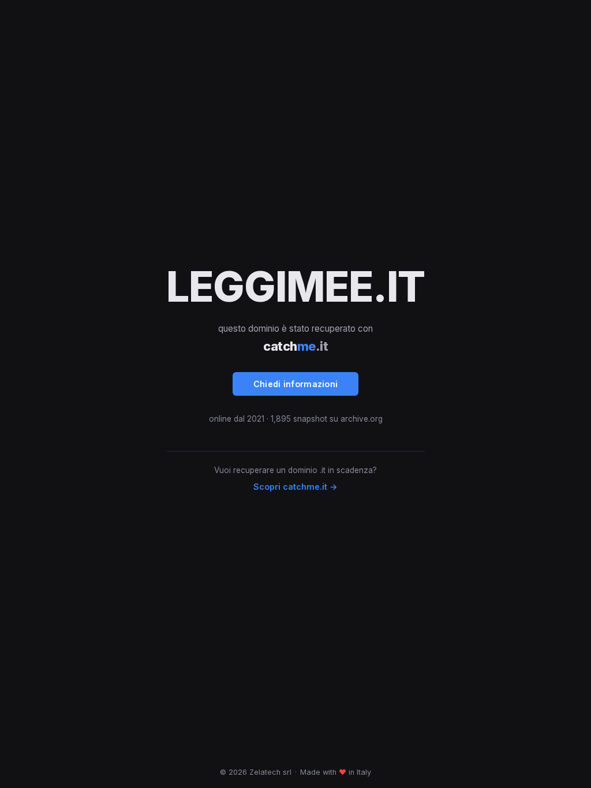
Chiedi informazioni (295, 384)
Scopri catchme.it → (295, 486)
